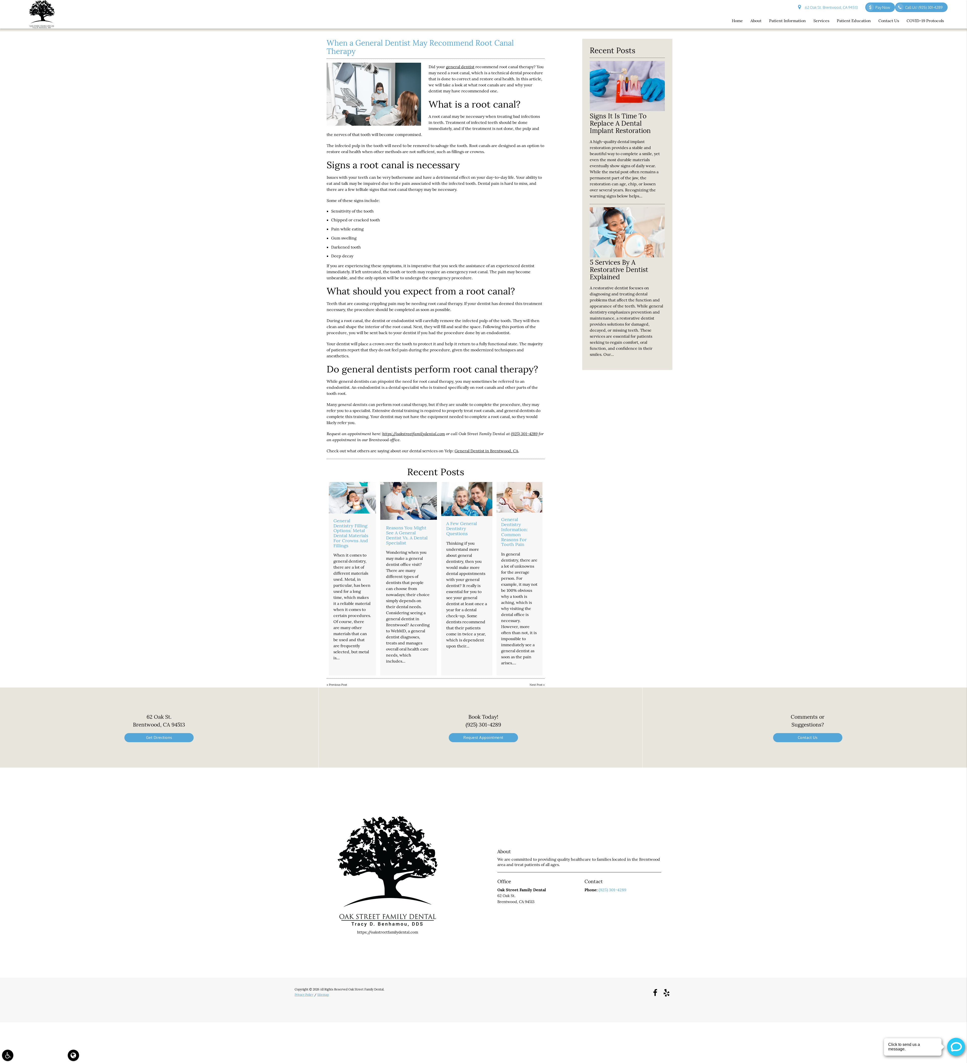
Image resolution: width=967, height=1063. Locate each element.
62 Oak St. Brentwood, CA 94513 (830, 7)
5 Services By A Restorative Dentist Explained (619, 269)
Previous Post (338, 685)
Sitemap (323, 995)
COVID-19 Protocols (925, 20)
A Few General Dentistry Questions (461, 528)
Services (821, 20)
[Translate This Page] (73, 1055)
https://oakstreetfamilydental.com (413, 433)
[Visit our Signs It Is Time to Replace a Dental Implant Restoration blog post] (627, 109)
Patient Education (854, 20)
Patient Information (787, 20)
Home (737, 20)
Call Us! (924, 7)
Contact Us (888, 20)
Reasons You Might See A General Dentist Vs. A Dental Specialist (407, 535)
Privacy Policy (304, 995)
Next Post (536, 685)
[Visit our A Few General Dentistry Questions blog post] (466, 499)
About (756, 20)
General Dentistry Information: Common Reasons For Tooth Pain (514, 532)
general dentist (460, 66)
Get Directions (159, 737)
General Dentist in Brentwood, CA (486, 450)
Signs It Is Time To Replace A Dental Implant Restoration (620, 123)
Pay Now (882, 7)
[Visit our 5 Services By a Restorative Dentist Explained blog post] (627, 256)
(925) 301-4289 (524, 433)
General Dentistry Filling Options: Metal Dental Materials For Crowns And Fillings (350, 533)
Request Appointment (483, 737)
